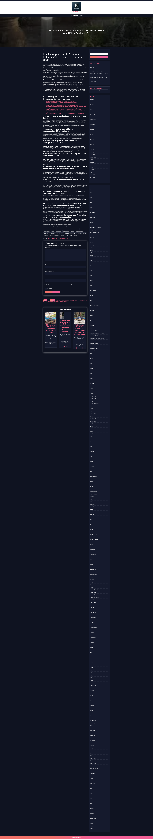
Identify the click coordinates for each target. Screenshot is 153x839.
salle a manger (92, 730)
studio (91, 755)
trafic (91, 793)
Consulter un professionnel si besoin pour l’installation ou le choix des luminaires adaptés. (65, 113)
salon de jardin (92, 740)
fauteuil (91, 416)
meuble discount (93, 599)
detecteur (92, 383)
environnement (58, 231)
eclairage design (93, 398)
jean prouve (92, 486)
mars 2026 (92, 111)
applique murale (93, 252)
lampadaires (53, 233)
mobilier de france (93, 627)
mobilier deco (92, 632)
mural (91, 652)
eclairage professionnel (94, 403)
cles (91, 323)
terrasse (75, 235)
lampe (91, 499)
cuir (90, 355)
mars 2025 (92, 142)
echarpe (91, 393)
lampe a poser (92, 501)
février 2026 (92, 114)
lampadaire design (93, 491)
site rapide (92, 748)
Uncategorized (93, 795)
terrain (91, 788)
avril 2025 (92, 139)
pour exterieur (92, 697)
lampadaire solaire (93, 494)
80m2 (91, 204)
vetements (92, 813)
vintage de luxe (93, 818)
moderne (84, 233)
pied (91, 677)
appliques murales (64, 226)
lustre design (92, 549)
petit (91, 665)
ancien (91, 240)
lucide (91, 524)
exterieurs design (93, 413)
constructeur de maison (94, 335)
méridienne (92, 582)
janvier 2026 (92, 116)
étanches (72, 231)
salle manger (92, 735)
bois (91, 275)
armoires (91, 257)
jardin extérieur (46, 233)
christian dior (92, 318)
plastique (91, 687)
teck (91, 785)
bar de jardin (92, 267)
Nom (46, 264)
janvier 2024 (92, 177)
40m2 (91, 197)
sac (90, 715)
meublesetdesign (93, 617)
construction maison (94, 343)
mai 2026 (91, 106)
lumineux (91, 544)
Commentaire (47, 247)
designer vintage (93, 380)
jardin (49, 238)
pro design (92, 702)
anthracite (92, 245)
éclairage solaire (46, 231)
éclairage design (93, 396)
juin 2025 (91, 134)
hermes (91, 453)
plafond (91, 680)
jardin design (92, 479)
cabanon (91, 280)
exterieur (91, 411)
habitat (91, 446)
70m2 (91, 202)
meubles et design (93, 614)
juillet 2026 (92, 101)
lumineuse (92, 541)
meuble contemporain (94, 589)
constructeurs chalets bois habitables (97, 338)
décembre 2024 (93, 149)
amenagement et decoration (95, 227)
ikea (91, 458)
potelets (91, 695)
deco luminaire (92, 365)
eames (91, 391)
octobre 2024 (92, 154)
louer (91, 516)
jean (91, 484)
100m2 (91, 189)
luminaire (61, 233)
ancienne (91, 242)
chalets (91, 313)
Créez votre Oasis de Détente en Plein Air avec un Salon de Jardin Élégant (79, 329)
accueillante (48, 226)
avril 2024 (92, 169)
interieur (91, 461)
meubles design (93, 612)
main (91, 559)
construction (92, 340)
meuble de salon (93, 592)
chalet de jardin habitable (94, 305)
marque (91, 577)
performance (46, 235)
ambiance (57, 226)
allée (53, 226)
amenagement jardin (94, 230)
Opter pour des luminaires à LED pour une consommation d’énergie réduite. (62, 102)
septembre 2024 (93, 157)
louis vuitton (92, 521)
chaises (91, 295)
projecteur (92, 705)
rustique (62, 235)
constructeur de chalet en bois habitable (97, 333)
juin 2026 (91, 104)
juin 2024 (91, 164)
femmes (91, 431)
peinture (91, 662)
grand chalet (92, 438)
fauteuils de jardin (93, 426)
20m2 (91, 194)
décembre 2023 (93, 179)
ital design (92, 466)
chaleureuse (71, 226)
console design (93, 328)
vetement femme (93, 811)
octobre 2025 (92, 124)
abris (91, 214)
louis (91, 519)
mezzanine (92, 622)
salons (91, 743)
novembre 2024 (93, 152)
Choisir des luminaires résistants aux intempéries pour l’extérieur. (60, 101)
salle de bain (92, 733)
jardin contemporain (93, 476)
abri (90, 209)
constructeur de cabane (94, 330)
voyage (91, 826)
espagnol (91, 408)
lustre (91, 546)
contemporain (92, 350)
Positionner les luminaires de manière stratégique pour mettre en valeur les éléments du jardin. (66, 106)
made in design (93, 554)
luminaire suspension (94, 539)
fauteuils (91, 423)
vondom (91, 823)
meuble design (93, 594)
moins (91, 645)
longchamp (92, 514)
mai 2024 (91, 167)
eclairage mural (93, 401)
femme (91, 428)
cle (90, 320)
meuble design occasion (94, 597)
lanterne (91, 511)
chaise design (92, 292)
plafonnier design (93, 685)
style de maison (93, 763)
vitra (91, 821)
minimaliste (79, 233)
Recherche (99, 57)
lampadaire (53, 238)
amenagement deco (93, 225)
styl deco (91, 760)
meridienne (92, 579)
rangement (92, 710)
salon (91, 738)
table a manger (93, 773)
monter (91, 647)
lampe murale (92, 504)
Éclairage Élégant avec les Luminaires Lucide (98, 77)
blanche (91, 272)
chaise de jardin (93, 290)
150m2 (91, 192)
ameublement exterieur (94, 232)
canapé (91, 282)
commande (92, 325)
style (71, 235)
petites (91, 672)
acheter (91, 222)
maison (91, 564)
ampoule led (92, 235)
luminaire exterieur (65, 238)
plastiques (92, 690)
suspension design (93, 765)
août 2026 (92, 99)
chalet (91, 300)
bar (90, 265)
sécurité (67, 235)
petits (91, 675)
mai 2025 (91, 137)
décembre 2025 (93, 119)
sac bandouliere (93, 720)
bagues (91, 262)
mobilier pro (92, 642)
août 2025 (92, 129)
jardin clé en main (93, 474)
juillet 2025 (92, 132)
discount (91, 388)
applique (91, 250)
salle (91, 728)
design (91, 373)
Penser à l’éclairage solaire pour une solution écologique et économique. (61, 103)
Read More (50, 346)
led (57, 233)
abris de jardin (92, 217)
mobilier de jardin (93, 629)
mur (90, 650)
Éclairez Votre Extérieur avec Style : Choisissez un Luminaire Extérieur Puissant (65, 325)
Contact (81, 15)
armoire (91, 255)
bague (91, 260)
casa (91, 285)
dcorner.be (76, 12)
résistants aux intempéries (54, 235)
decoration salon (93, 370)
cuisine (91, 358)
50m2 (91, 199)
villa (90, 816)
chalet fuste (92, 308)
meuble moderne (93, 602)
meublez (91, 619)
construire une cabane (94, 348)
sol (90, 753)
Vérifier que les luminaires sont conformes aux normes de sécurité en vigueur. (62, 108)
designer (91, 378)
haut (91, 448)
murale (91, 655)
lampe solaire (92, 506)
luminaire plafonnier (93, 536)
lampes (91, 509)
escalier (91, 406)
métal (91, 584)
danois (91, 363)
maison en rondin (93, 572)
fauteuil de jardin (93, 418)
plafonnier (92, 682)
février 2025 (92, 144)
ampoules (92, 237)
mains (91, 562)
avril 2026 (92, 109)
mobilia (91, 624)
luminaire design (93, 531)
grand (91, 436)
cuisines (91, 360)
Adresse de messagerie (49, 271)
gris (90, 441)
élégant (53, 231)
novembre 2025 (93, 121)
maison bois (92, 567)
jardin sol (91, 481)
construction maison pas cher (95, 345)
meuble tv (92, 609)
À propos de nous (74, 15)
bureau (91, 277)
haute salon (92, 451)
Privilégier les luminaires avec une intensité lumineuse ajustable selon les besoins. (63, 109)
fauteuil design (93, 421)
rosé (91, 712)
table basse (92, 775)
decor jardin (92, 368)
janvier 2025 (92, 147)
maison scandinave (93, 574)
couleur (91, 353)
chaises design (93, 297)
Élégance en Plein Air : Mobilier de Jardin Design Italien (51, 328)
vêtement (92, 808)
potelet (91, 692)
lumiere (91, 526)
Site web (46, 278)
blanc (91, 270)
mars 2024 (92, 172)
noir (90, 657)
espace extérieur (66, 231)
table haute (92, 778)
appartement (92, 247)
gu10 (91, 443)
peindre (91, 660)
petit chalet (92, 667)
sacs (91, 725)
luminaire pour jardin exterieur (70, 233)
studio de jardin (93, 758)
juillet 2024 (92, 162)
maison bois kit (93, 569)
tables (91, 780)
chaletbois (92, 310)
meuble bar (92, 587)
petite (91, 670)
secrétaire (92, 745)
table (91, 770)
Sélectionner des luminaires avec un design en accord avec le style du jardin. (62, 105)
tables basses (92, 783)
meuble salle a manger (94, 604)
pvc (90, 707)
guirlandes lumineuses (79, 231)
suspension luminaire (94, 768)
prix (90, 700)
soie (91, 750)
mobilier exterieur (93, 637)
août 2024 (92, 159)
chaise (91, 287)
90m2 (91, 207)
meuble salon (92, 607)
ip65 (91, 463)
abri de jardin (92, 212)
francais (91, 433)
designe (91, 375)
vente (91, 803)
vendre (91, 800)
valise (91, 798)
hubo (91, 456)
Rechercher (93, 50)
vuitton (91, 828)
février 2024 (92, 174)
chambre (91, 315)
